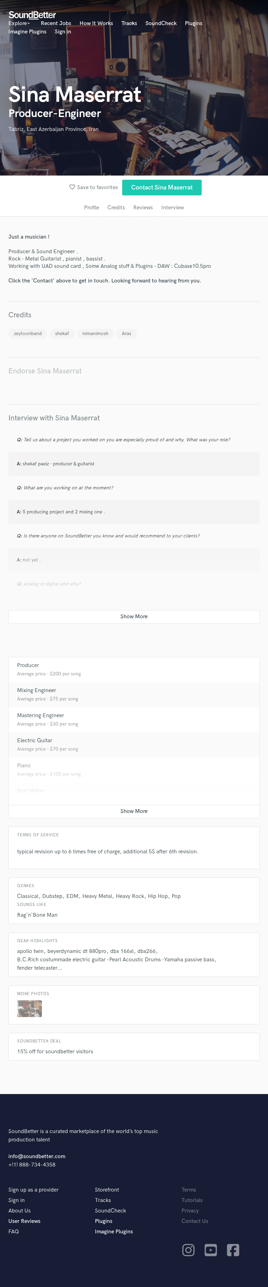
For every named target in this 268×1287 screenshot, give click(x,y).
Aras (126, 333)
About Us (19, 1211)
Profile (91, 207)
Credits (116, 207)
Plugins (193, 23)
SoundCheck (161, 23)
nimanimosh (95, 333)
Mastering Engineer (40, 715)
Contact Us (194, 1221)
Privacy (190, 1211)
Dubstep (52, 896)
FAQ (13, 1231)
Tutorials (192, 1200)
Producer (28, 665)
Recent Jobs (56, 23)
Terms (188, 1190)
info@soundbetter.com (36, 1156)
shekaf (62, 333)
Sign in (63, 32)
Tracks (129, 23)
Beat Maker (31, 791)
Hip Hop (158, 896)
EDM (72, 896)
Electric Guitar (34, 740)
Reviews (143, 207)
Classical (27, 896)
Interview (172, 207)
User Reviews (24, 1221)
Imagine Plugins (27, 32)
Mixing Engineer (36, 690)
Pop (176, 896)
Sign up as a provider (33, 1190)
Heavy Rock (130, 896)
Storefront (107, 1190)
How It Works (96, 23)
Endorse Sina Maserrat (45, 371)
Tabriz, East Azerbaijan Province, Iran (53, 129)
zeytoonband (28, 333)
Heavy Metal (97, 896)
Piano (24, 765)
